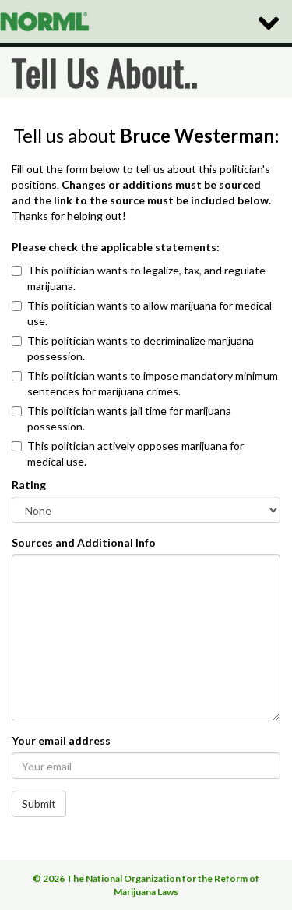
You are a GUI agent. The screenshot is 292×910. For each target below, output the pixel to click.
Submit (39, 803)
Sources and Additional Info (84, 542)
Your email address (61, 740)
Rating (29, 484)
